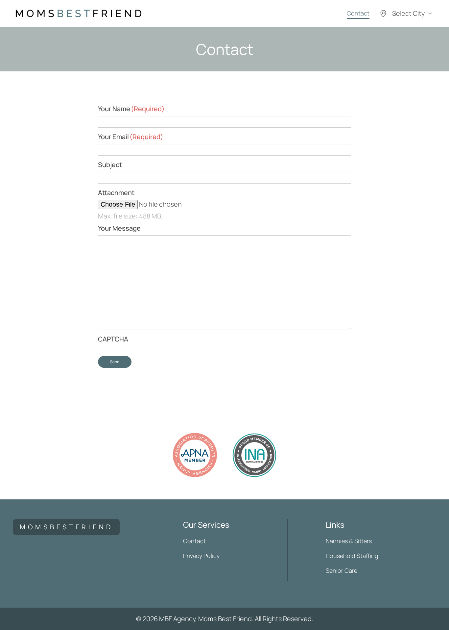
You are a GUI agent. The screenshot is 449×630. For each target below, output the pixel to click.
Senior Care (341, 570)
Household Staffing (352, 556)
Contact (358, 13)
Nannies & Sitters (349, 541)
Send (114, 362)
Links (335, 524)
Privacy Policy (201, 556)
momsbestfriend (66, 526)
